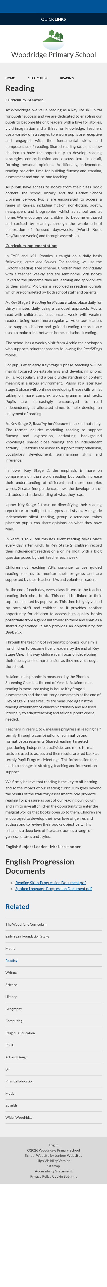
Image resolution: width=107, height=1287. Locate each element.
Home (10, 78)
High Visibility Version (53, 1160)
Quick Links (53, 19)
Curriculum (37, 78)
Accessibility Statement (53, 1171)
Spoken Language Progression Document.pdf (53, 888)
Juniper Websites (68, 1155)
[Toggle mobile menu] (6, 6)
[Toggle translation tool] (88, 6)
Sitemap (53, 1166)
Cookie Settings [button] (64, 1176)
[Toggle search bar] (100, 6)
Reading (67, 78)
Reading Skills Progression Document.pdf (50, 882)
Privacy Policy (40, 1176)
